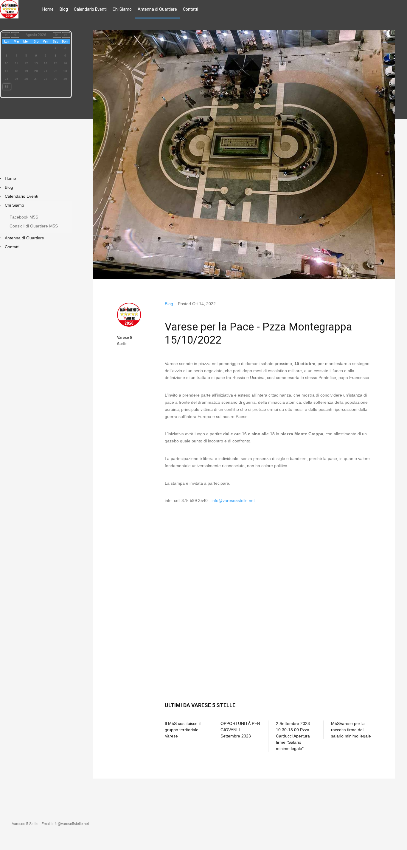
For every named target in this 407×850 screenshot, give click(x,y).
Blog (64, 9)
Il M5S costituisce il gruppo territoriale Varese (183, 729)
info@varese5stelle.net (233, 500)
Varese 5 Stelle (124, 341)
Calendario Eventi (90, 9)
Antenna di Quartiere (157, 9)
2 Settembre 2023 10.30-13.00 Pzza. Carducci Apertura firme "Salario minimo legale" (293, 736)
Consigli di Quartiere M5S (34, 226)
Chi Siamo (122, 9)
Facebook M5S (24, 217)
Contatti (190, 9)
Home (48, 9)
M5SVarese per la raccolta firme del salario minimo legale (351, 729)
